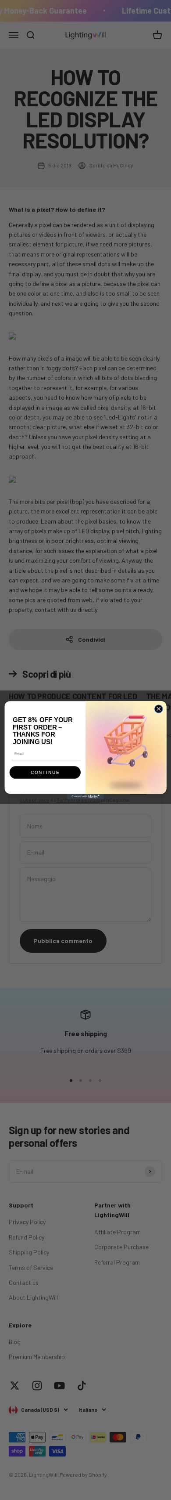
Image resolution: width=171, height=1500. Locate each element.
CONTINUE (45, 772)
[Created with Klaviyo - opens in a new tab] (85, 796)
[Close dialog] (159, 708)
